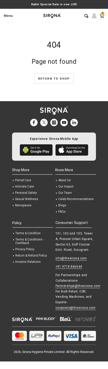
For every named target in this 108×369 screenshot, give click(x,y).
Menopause (23, 205)
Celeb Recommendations (76, 199)
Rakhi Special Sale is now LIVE (54, 4)
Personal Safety (26, 193)
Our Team (65, 193)
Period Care (23, 180)
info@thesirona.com (71, 258)
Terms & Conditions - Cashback (29, 241)
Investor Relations (28, 262)
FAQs (62, 211)
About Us (64, 180)
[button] (84, 16)
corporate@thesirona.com (76, 308)
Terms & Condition (28, 233)
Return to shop (54, 78)
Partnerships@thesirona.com (78, 286)
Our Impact (66, 186)
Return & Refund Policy (31, 255)
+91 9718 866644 (69, 266)
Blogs (62, 205)
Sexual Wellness (26, 199)
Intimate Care (24, 186)
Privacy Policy (24, 249)
